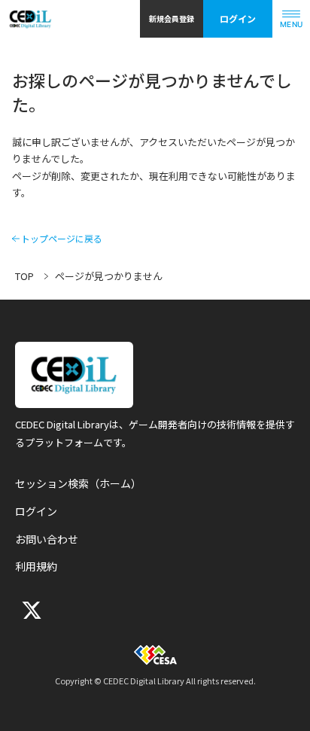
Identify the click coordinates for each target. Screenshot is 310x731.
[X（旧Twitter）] (30, 610)
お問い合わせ (46, 539)
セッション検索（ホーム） (78, 483)
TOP (24, 276)
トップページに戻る (61, 238)
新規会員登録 (171, 18)
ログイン (238, 18)
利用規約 (36, 566)
